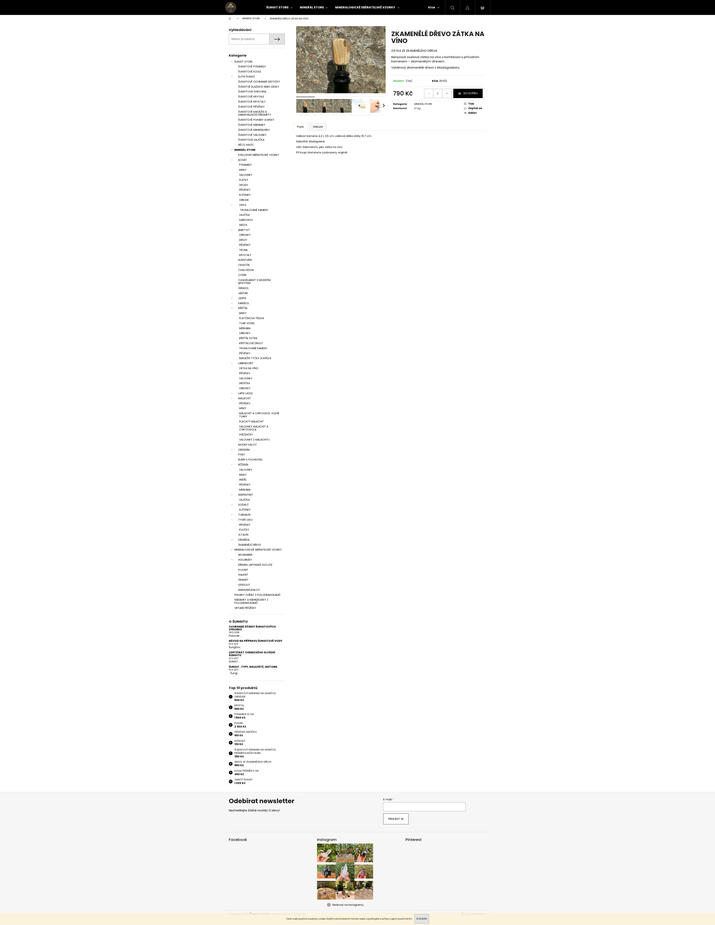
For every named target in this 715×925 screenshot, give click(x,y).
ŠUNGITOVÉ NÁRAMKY (251, 125)
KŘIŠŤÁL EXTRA (248, 338)
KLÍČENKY (245, 195)
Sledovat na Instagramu (348, 905)
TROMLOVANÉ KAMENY (254, 210)
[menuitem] (279, 7)
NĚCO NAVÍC (246, 145)
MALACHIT (244, 398)
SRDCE (243, 225)
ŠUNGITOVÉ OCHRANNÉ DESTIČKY (259, 82)
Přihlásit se (396, 819)
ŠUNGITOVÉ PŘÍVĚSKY (251, 107)
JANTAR (243, 293)
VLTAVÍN (243, 535)
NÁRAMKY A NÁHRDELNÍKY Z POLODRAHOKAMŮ (251, 601)
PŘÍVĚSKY (244, 190)
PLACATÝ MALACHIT (251, 421)
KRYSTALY (245, 255)
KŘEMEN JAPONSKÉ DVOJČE (255, 565)
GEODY (243, 185)
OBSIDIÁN (244, 450)
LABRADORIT (245, 363)
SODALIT (243, 504)
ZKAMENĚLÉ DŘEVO (249, 545)
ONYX (242, 205)
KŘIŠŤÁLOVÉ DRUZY (251, 343)
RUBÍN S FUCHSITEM (250, 459)
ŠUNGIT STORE (243, 62)
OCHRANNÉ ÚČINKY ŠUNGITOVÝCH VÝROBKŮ (252, 628)
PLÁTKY (243, 180)
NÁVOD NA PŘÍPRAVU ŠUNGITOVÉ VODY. (256, 641)
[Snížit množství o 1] (428, 93)
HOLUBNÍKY (245, 560)
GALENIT (243, 575)
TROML (243, 250)
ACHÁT (242, 160)
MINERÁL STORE (245, 150)
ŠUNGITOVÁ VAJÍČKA (251, 140)
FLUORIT (243, 570)
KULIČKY (244, 530)
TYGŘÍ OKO (245, 520)
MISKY (243, 170)
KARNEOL (243, 303)
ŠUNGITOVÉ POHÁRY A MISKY (256, 120)
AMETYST (244, 230)
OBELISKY (244, 235)
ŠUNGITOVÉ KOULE (249, 71)
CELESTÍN (244, 265)
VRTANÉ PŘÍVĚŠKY (245, 608)
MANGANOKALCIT (249, 590)
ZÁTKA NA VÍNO (248, 368)
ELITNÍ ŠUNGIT (246, 76)
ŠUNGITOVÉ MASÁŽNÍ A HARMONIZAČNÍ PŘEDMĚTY (254, 113)
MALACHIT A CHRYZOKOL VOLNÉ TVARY (259, 414)
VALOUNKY (245, 175)
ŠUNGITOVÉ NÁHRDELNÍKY (254, 130)
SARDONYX (246, 220)
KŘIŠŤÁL (243, 308)
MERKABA (244, 328)
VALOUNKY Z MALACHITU (254, 439)
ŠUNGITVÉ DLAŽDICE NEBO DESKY (258, 87)
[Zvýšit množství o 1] (446, 93)
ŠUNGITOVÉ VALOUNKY (252, 135)
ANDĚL (243, 479)
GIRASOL (243, 288)
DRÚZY (243, 240)
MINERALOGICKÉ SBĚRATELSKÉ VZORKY (258, 550)
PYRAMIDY (245, 165)
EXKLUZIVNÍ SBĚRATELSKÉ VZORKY (258, 155)
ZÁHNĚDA (244, 540)
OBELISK (244, 200)
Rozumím (421, 918)
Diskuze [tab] (318, 127)
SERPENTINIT (245, 495)
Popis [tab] (300, 127)
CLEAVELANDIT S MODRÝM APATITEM (254, 281)
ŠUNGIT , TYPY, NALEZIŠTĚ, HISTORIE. (253, 666)
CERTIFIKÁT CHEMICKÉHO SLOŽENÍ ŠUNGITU (252, 654)
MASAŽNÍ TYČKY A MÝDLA (255, 358)
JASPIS (242, 298)
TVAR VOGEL (247, 323)
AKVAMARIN (245, 555)
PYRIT (241, 454)
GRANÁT (243, 580)
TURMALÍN (244, 515)
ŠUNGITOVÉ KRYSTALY (252, 102)
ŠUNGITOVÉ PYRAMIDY (252, 66)
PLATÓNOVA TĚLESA (251, 318)
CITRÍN (242, 275)
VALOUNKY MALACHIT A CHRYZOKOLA (253, 428)
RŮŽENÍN (243, 465)
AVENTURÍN (245, 260)
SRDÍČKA (244, 383)
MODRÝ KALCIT (247, 445)
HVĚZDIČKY (246, 434)
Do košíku (471, 93)
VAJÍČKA (244, 215)
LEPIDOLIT (244, 585)
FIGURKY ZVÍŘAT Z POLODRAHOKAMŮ (257, 595)
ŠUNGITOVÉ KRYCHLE (251, 96)
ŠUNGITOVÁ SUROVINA (252, 91)
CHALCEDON (246, 270)
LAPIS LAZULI (245, 393)
